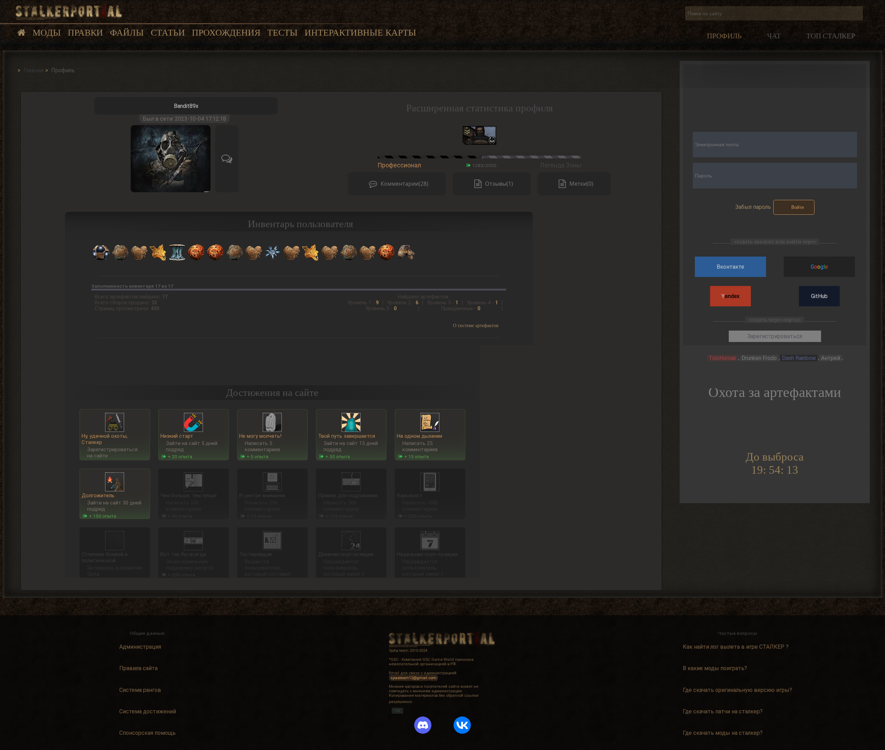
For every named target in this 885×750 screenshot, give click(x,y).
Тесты (282, 33)
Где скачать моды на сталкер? (723, 733)
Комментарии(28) (404, 183)
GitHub (819, 296)
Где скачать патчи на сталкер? (723, 711)
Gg (819, 266)
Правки (85, 33)
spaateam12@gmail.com (413, 677)
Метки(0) (581, 183)
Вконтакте (730, 266)
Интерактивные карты (360, 33)
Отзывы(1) (499, 183)
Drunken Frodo (759, 358)
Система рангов (140, 690)
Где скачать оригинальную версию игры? (737, 690)
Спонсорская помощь (147, 733)
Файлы (127, 33)
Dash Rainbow (799, 358)
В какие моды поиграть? (715, 668)
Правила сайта (138, 668)
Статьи (168, 33)
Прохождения (226, 33)
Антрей (830, 358)
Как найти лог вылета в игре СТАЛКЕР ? (736, 646)
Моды (46, 33)
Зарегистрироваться (774, 336)
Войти (797, 207)
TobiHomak (722, 358)
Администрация (140, 646)
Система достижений (147, 711)
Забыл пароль (753, 207)
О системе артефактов (476, 325)
